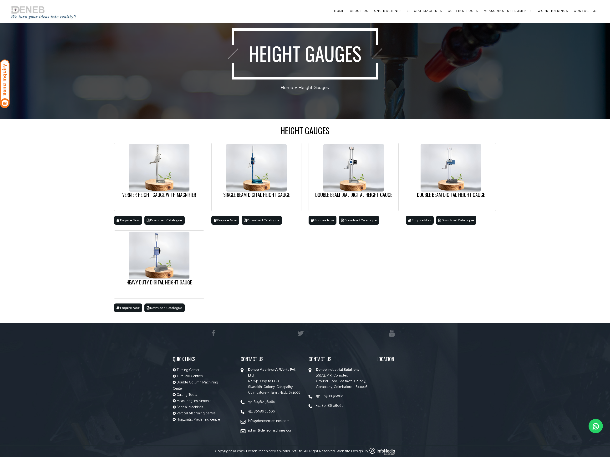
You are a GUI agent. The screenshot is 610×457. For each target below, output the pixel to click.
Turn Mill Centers (189, 376)
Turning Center (187, 370)
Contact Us (586, 11)
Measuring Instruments (508, 11)
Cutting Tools (463, 11)
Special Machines (189, 407)
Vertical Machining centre (195, 413)
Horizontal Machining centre (198, 419)
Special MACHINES (424, 11)
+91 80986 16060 (261, 411)
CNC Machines (388, 11)
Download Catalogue (165, 220)
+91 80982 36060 (261, 402)
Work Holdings (553, 11)
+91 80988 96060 (329, 396)
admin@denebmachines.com (270, 430)
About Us (359, 11)
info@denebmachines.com (269, 421)
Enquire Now (129, 220)
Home (339, 11)
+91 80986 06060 (330, 405)
